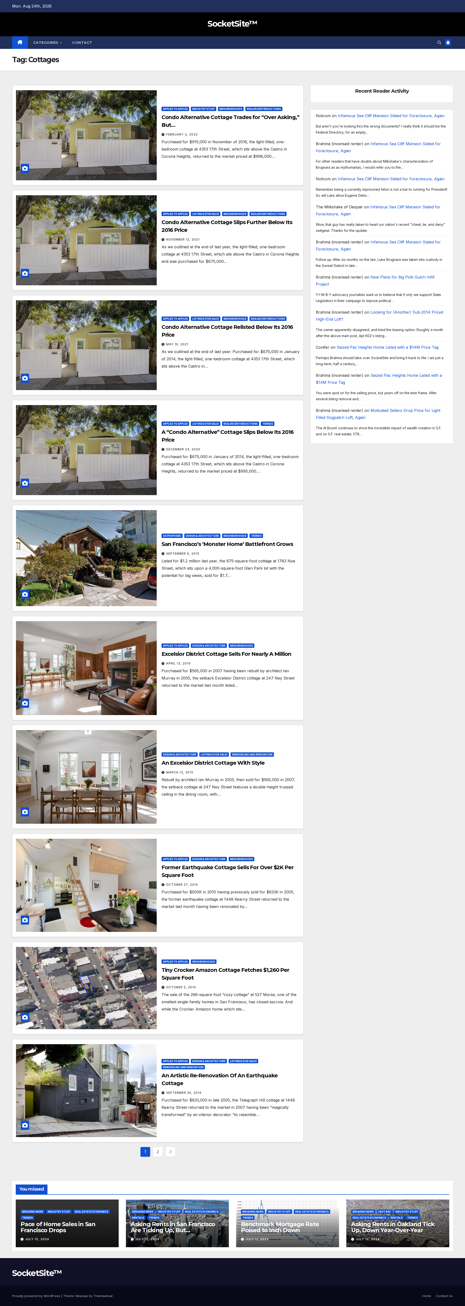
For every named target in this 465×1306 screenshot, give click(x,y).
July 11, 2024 (257, 1239)
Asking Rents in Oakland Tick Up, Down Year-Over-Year (392, 1227)
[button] (439, 42)
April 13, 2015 (178, 663)
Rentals (138, 1217)
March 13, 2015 (179, 772)
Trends (267, 423)
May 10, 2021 (177, 344)
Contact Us (444, 1296)
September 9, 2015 (182, 553)
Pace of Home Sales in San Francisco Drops (58, 1227)
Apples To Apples (175, 108)
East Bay (384, 1211)
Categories (46, 42)
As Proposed (172, 535)
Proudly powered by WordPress (36, 1296)
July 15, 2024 (37, 1239)
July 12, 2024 (147, 1239)
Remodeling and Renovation (252, 754)
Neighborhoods (230, 108)
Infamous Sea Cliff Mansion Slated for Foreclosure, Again (391, 115)
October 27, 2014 (182, 884)
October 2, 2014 (181, 987)
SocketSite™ (232, 24)
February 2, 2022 (182, 134)
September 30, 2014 (184, 1093)
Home (426, 1296)
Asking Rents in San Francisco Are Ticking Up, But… (173, 1227)
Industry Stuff (203, 108)
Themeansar (103, 1296)
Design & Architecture (202, 535)
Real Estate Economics (91, 1211)
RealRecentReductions (264, 108)
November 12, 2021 (183, 239)
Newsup (82, 1296)
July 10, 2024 (368, 1239)
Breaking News (32, 1211)
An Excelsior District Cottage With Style (213, 763)
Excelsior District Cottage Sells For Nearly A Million (227, 654)
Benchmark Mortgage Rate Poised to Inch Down (280, 1227)
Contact (82, 42)
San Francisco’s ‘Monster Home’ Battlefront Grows (227, 544)
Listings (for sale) (205, 213)
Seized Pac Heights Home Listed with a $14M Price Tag (388, 347)
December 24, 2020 (183, 449)
